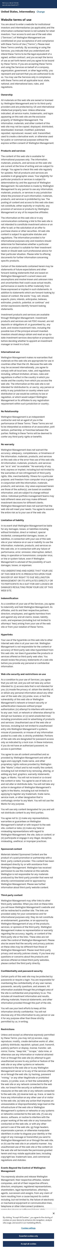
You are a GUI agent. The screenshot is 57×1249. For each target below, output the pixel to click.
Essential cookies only (28, 1236)
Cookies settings (28, 1228)
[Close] (54, 1213)
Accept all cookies (28, 1244)
